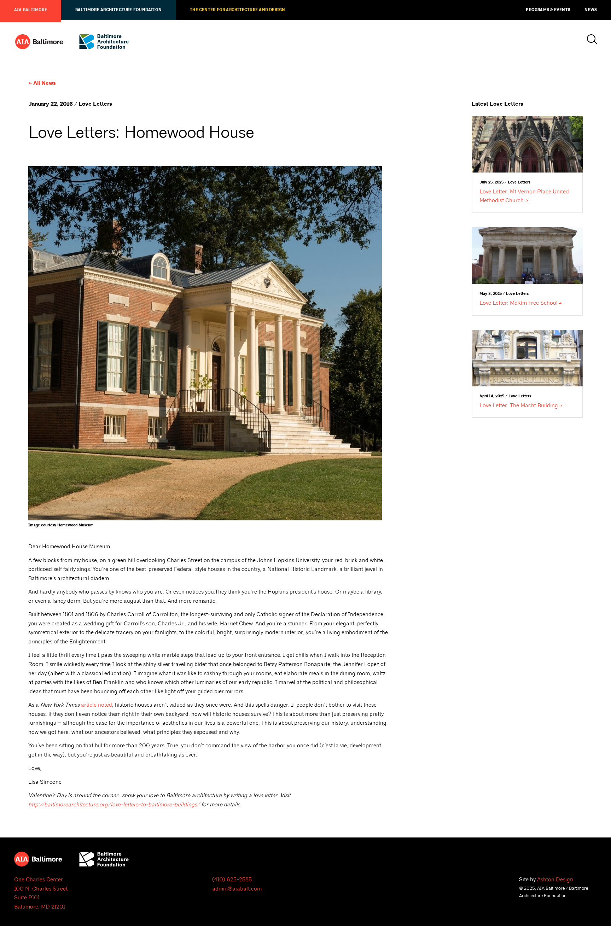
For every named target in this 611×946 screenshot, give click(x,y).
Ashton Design (555, 879)
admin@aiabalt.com (237, 888)
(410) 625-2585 (232, 879)
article (96, 704)
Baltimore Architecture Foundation (118, 9)
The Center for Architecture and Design (237, 9)
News (590, 9)
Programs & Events (548, 9)
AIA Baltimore (30, 9)
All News (44, 83)
